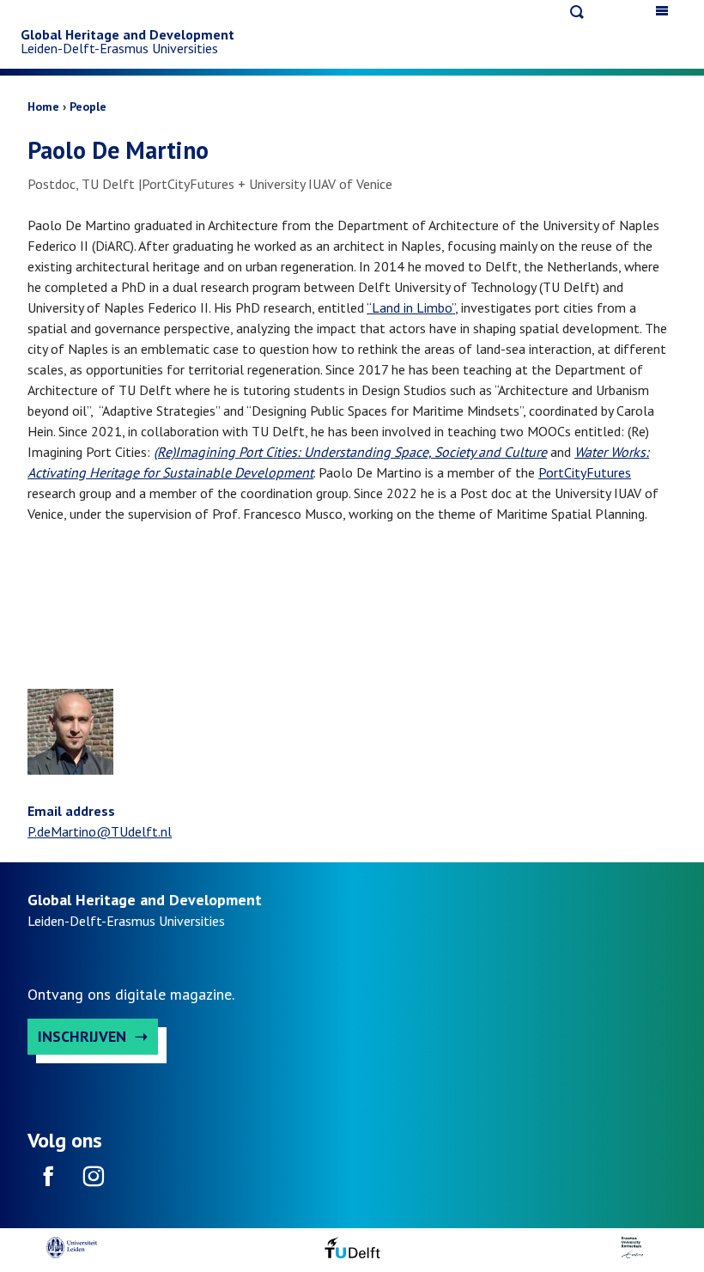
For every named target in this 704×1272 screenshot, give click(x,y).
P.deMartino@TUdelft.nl (99, 831)
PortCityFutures (584, 472)
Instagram (92, 1181)
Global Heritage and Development (127, 34)
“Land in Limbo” (411, 307)
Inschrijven (82, 1036)
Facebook (48, 1181)
